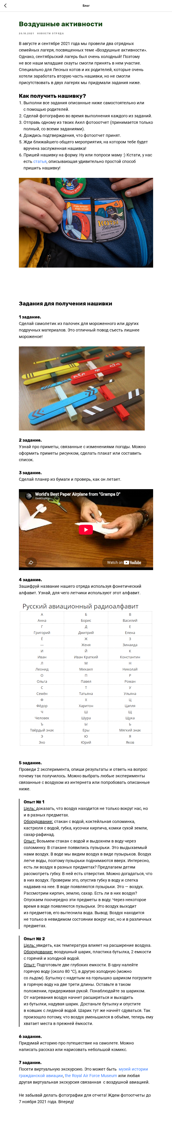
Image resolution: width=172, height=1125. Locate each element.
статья (40, 161)
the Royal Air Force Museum (91, 1075)
